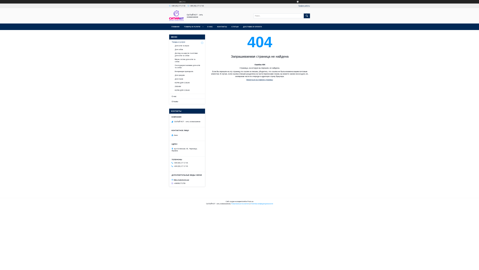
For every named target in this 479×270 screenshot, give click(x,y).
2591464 (178, 86)
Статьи (235, 27)
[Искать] (307, 16)
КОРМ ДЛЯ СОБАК (182, 83)
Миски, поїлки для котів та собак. (185, 60)
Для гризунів (180, 75)
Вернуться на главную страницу (259, 80)
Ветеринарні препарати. (184, 71)
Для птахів (179, 79)
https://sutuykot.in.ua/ (181, 180)
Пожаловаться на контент (240, 204)
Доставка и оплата (252, 27)
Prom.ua (250, 201)
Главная (175, 27)
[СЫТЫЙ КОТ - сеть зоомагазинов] (176, 20)
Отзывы (175, 101)
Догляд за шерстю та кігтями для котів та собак (186, 54)
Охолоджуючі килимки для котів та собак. (187, 66)
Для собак (179, 49)
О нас (210, 27)
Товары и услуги (192, 27)
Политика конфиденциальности (261, 204)
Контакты (222, 27)
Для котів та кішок (182, 46)
